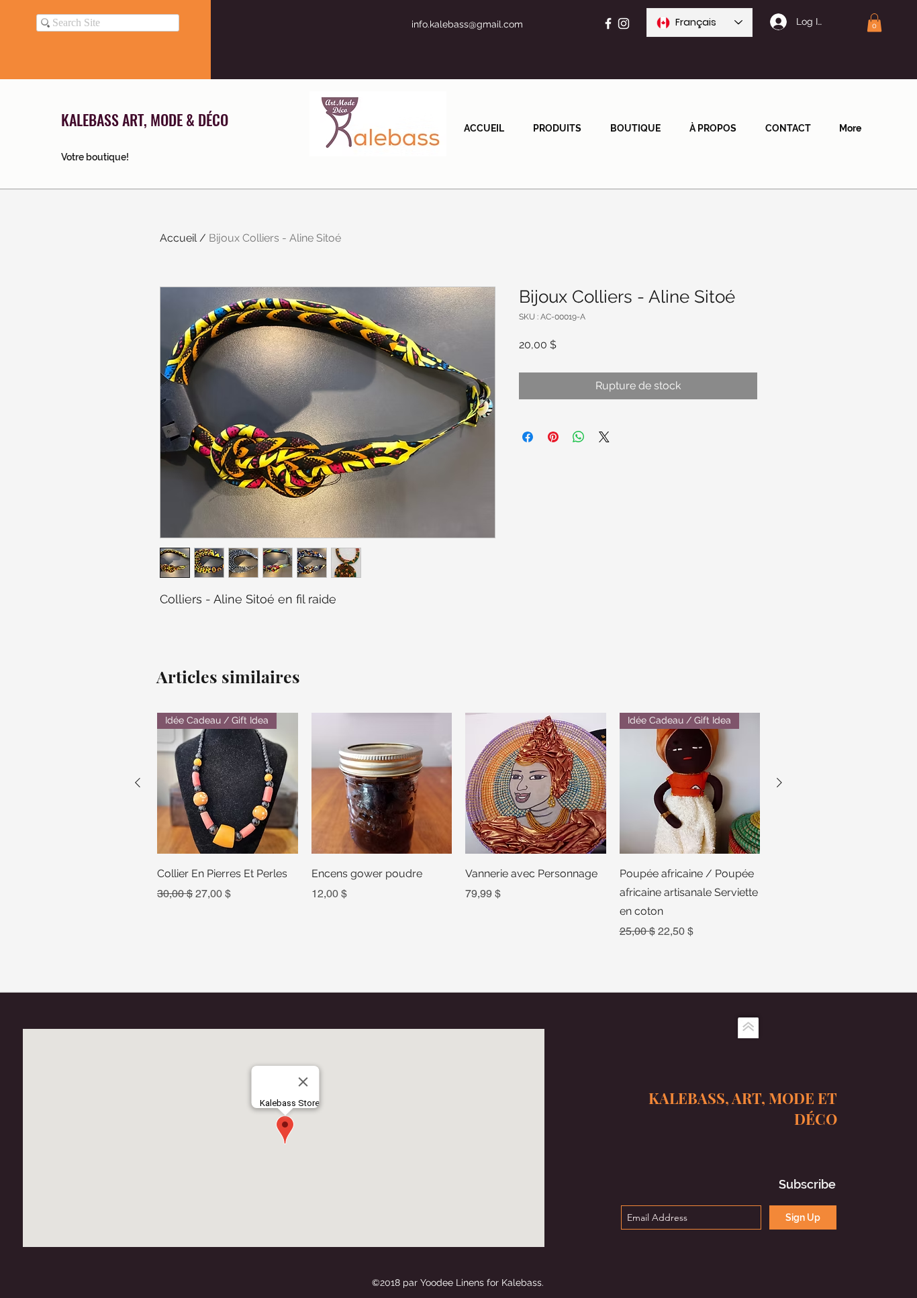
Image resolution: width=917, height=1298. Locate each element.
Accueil (178, 238)
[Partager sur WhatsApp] (579, 437)
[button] (874, 22)
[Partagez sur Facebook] (528, 437)
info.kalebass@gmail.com (467, 24)
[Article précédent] (138, 783)
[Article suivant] (779, 783)
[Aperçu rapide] (381, 783)
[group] (458, 826)
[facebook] (608, 23)
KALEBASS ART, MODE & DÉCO (144, 119)
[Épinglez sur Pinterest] (553, 437)
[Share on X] (604, 437)
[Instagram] (623, 23)
